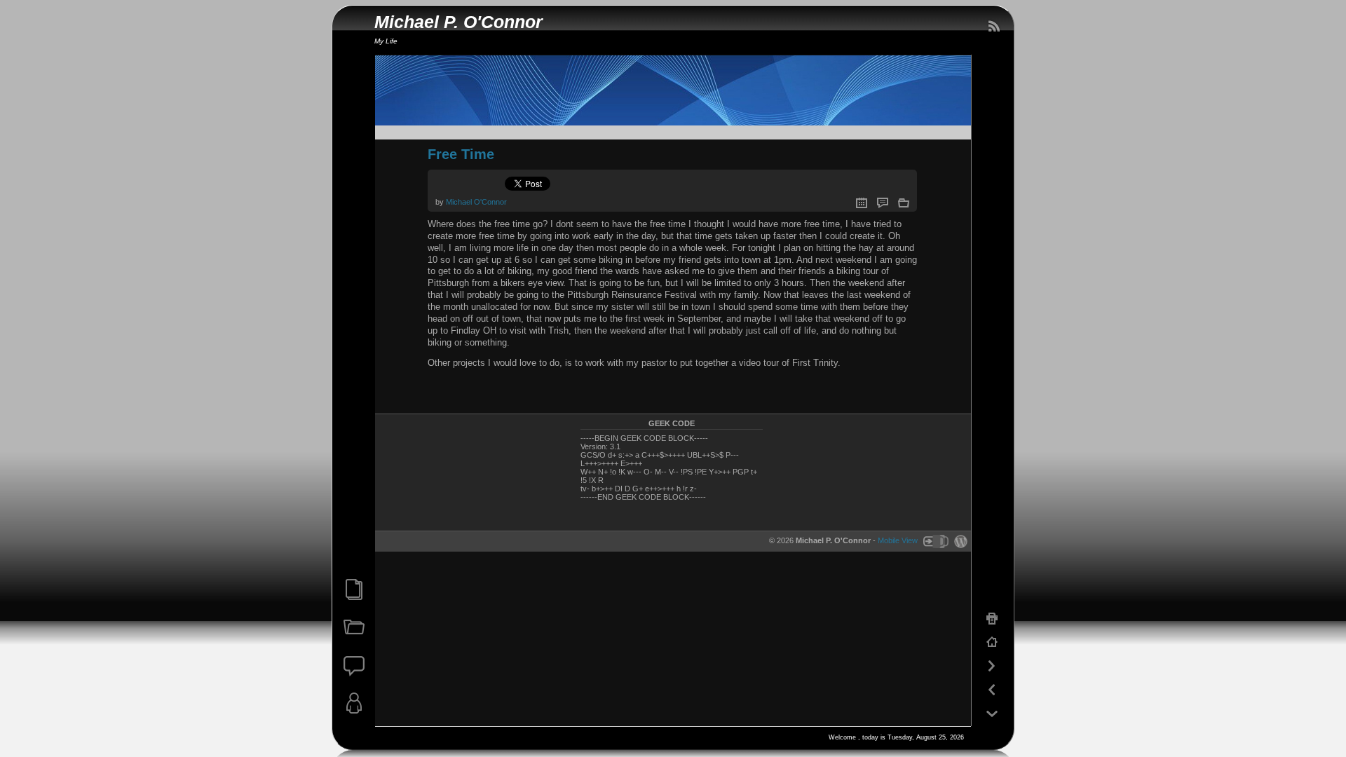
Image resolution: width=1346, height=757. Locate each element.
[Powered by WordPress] (959, 541)
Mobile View (898, 541)
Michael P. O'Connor (458, 22)
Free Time (461, 154)
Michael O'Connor (476, 202)
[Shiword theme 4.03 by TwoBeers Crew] (935, 541)
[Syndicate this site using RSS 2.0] (993, 26)
